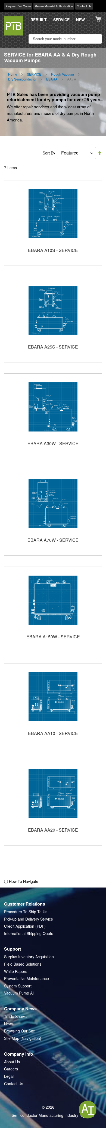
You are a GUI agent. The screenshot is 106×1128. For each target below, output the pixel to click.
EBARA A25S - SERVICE (53, 347)
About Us (12, 1061)
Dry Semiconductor (22, 79)
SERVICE (61, 19)
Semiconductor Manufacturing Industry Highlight (53, 1115)
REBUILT (38, 19)
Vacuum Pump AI (19, 993)
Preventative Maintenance (26, 978)
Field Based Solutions (22, 964)
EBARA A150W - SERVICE (53, 636)
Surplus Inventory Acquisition (29, 956)
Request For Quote (18, 6)
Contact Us (84, 6)
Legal (9, 1076)
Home (12, 74)
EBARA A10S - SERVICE (53, 250)
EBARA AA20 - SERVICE (53, 830)
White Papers (15, 971)
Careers (11, 1069)
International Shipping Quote (28, 933)
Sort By (49, 153)
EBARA (51, 79)
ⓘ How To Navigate (21, 881)
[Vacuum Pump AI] (87, 1109)
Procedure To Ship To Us (25, 911)
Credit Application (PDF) (25, 926)
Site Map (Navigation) (22, 1038)
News (9, 1023)
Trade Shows (15, 1016)
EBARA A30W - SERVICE (53, 443)
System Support (18, 986)
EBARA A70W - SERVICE (53, 540)
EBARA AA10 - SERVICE (53, 733)
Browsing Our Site (19, 1031)
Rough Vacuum (62, 74)
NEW (80, 19)
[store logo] (13, 25)
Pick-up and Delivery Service (28, 919)
